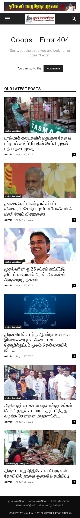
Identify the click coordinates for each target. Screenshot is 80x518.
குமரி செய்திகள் (16, 501)
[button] (7, 18)
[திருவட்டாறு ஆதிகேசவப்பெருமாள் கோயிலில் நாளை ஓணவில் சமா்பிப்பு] (40, 447)
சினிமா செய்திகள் (25, 505)
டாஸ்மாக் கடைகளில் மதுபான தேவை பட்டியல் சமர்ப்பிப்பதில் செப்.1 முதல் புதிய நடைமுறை (37, 143)
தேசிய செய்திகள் (60, 501)
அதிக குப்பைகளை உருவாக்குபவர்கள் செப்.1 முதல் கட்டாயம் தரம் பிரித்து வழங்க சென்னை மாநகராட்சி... (38, 411)
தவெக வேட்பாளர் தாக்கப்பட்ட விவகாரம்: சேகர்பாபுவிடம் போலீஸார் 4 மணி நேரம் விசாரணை (38, 209)
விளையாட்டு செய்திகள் (51, 505)
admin (8, 154)
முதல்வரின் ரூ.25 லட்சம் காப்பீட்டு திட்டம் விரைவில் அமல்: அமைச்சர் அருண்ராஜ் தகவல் (34, 274)
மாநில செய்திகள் (13, 130)
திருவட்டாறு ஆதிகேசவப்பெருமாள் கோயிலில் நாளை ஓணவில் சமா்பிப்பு (36, 473)
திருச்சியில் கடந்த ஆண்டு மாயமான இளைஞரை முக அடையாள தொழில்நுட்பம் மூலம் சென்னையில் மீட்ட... (37, 342)
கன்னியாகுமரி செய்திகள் (17, 463)
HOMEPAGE (53, 68)
